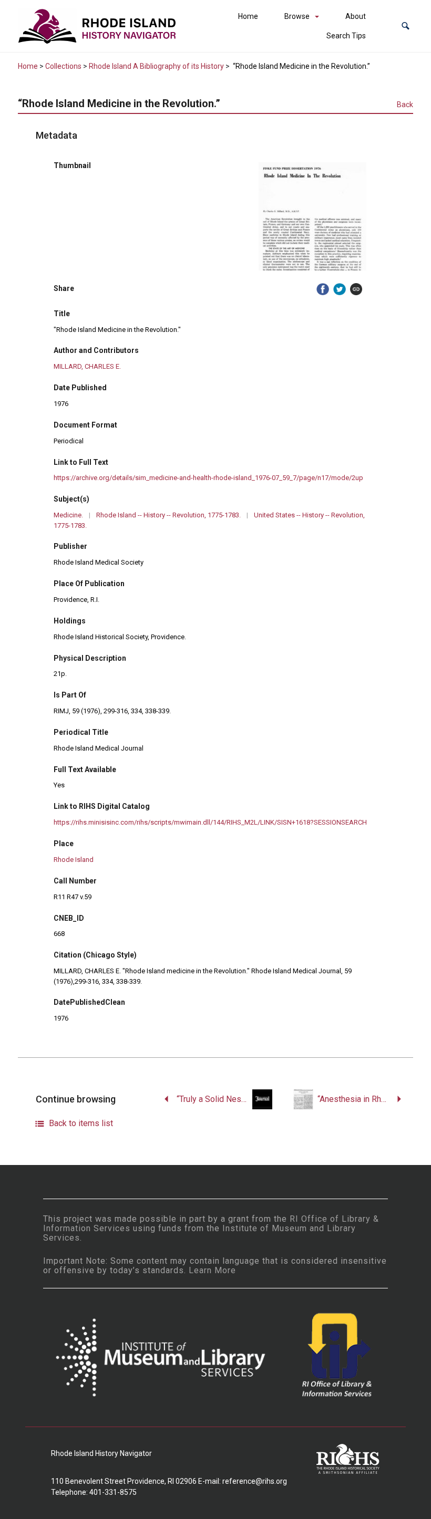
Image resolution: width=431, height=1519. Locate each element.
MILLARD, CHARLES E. (87, 366)
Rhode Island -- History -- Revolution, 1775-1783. (168, 515)
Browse (297, 16)
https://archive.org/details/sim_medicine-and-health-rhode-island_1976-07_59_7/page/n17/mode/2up (208, 478)
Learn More (212, 1270)
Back (405, 104)
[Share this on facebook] (322, 289)
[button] (405, 26)
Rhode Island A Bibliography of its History (156, 66)
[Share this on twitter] (339, 289)
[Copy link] (356, 289)
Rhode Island (74, 859)
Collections (63, 66)
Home (248, 16)
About (355, 16)
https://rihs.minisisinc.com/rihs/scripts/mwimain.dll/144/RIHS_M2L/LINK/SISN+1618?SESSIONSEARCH (210, 822)
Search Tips (346, 36)
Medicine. (68, 515)
